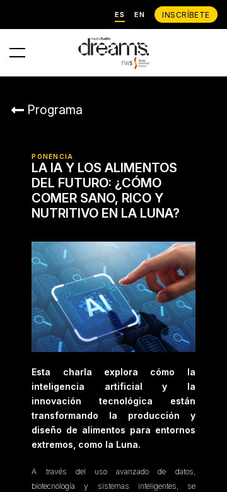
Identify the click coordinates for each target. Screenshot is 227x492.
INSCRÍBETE (186, 15)
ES (120, 15)
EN (139, 15)
